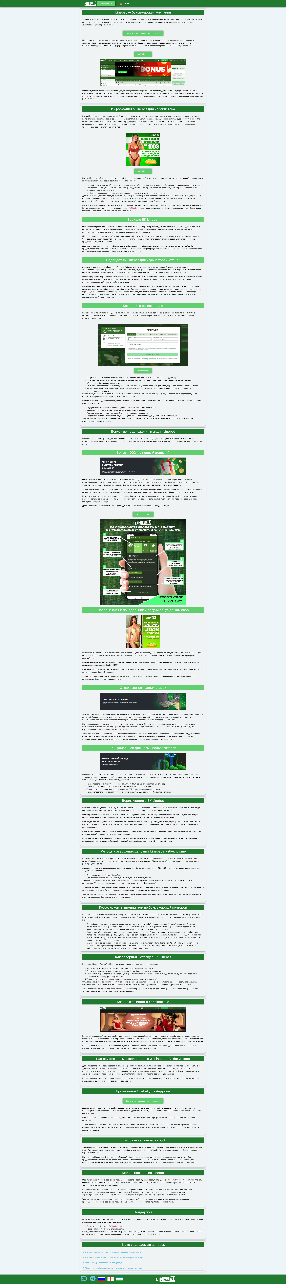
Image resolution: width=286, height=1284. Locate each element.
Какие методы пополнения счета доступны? (105, 1263)
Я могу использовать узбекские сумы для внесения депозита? (113, 1252)
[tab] (143, 1252)
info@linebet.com (134, 208)
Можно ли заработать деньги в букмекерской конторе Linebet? (114, 1268)
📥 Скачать (125, 4)
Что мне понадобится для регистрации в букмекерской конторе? (115, 1257)
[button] (106, 3)
